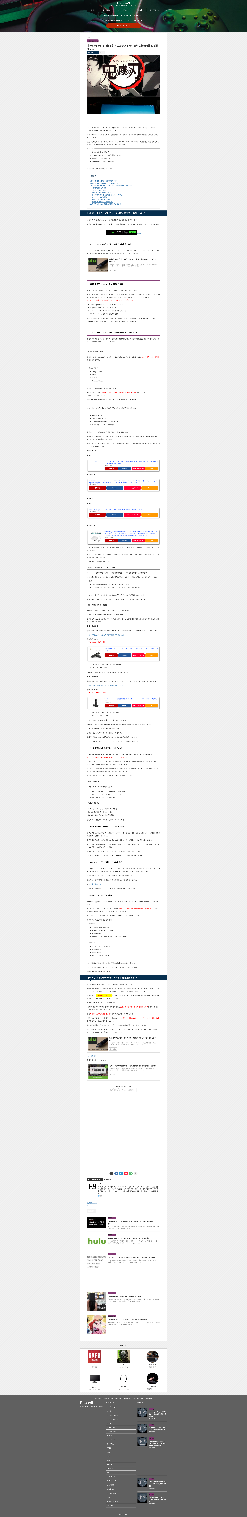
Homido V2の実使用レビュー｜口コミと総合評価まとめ (158, 1428)
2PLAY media (148, 1398)
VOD (88, 1205)
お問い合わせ (98, 1398)
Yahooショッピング (138, 468)
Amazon (124, 468)
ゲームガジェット (108, 10)
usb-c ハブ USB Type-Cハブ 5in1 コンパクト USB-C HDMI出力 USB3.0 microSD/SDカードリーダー (116, 510)
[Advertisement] (122, 120)
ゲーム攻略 (139, 10)
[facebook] (116, 1173)
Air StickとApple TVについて (102, 202)
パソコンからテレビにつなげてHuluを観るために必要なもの (111, 185)
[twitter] (111, 1173)
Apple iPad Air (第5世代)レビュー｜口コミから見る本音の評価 (158, 1484)
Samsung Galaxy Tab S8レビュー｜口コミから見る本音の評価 (157, 1414)
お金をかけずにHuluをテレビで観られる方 (105, 183)
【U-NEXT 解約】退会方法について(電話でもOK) (125, 1296)
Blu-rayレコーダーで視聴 (101, 199)
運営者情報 (127, 1398)
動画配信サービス (92, 1203)
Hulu (139, 233)
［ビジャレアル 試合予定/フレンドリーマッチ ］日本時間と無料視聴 (131, 1257)
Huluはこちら (92, 1056)
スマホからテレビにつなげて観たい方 (103, 181)
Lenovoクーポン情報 (137, 1398)
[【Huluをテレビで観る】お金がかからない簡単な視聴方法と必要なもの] (121, 1173)
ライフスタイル (154, 10)
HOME (93, 10)
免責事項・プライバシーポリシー (112, 1398)
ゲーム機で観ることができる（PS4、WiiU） (107, 195)
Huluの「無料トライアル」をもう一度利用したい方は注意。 (129, 1238)
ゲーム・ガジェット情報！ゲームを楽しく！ (91, 1406)
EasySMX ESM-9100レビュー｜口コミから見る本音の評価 (157, 1499)
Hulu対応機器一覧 (94, 884)
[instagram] (101, 1196)
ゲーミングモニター (123, 10)
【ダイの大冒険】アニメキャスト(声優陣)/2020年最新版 (127, 1319)
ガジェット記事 (122, 26)
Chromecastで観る (99, 190)
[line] (131, 1173)
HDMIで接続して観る (99, 188)
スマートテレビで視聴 (99, 197)
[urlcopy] (135, 1173)
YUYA (102, 52)
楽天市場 (111, 468)
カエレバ (112, 465)
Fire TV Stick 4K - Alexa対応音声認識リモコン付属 (106, 635)
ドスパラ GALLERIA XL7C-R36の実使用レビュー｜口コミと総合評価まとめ (157, 1443)
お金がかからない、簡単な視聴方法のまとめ (105, 204)
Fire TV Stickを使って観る (101, 192)
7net (151, 468)
